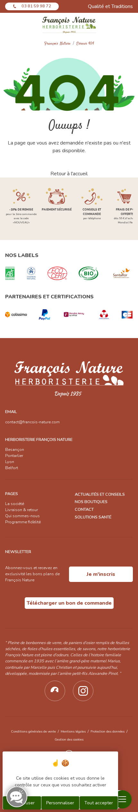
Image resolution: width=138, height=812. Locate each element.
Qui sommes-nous (22, 516)
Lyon (9, 462)
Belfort (11, 468)
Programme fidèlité (23, 522)
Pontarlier (14, 456)
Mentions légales (73, 731)
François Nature (57, 44)
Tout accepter (98, 803)
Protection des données (108, 731)
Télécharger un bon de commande (69, 603)
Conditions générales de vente (33, 731)
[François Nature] (69, 25)
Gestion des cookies (69, 739)
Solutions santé (93, 517)
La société (14, 504)
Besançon (14, 449)
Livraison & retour (21, 510)
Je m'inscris (101, 574)
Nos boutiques (91, 502)
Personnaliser (60, 803)
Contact (84, 509)
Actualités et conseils (100, 494)
